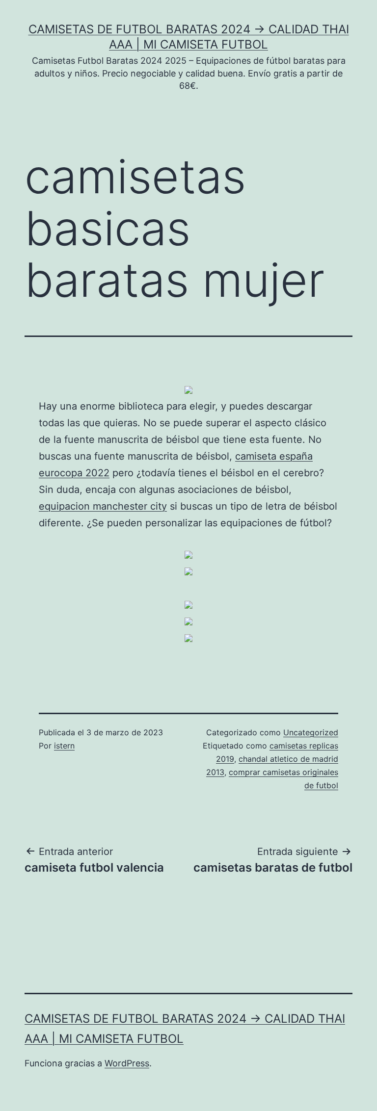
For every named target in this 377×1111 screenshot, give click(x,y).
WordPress (127, 1063)
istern (64, 745)
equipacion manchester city (103, 506)
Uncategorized (310, 732)
